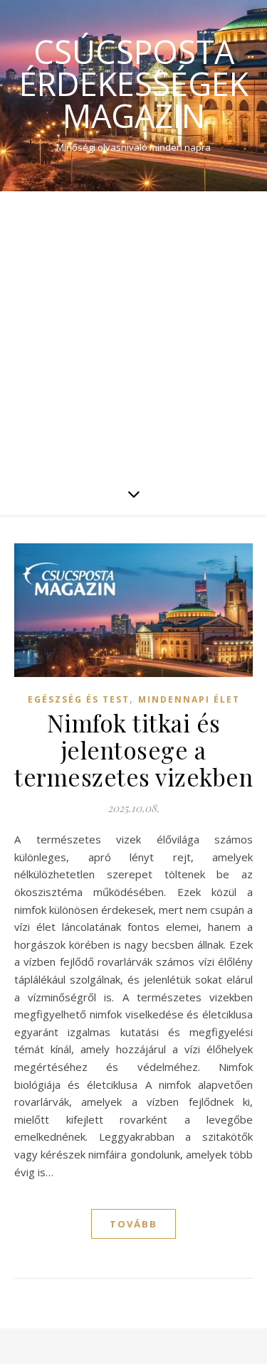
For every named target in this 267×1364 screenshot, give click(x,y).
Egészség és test (79, 699)
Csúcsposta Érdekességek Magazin (133, 84)
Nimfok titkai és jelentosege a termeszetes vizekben (133, 749)
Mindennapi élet (189, 699)
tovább (133, 1224)
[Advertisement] (133, 331)
